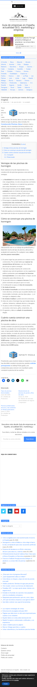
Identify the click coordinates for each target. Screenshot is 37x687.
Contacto (4, 648)
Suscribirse (30, 439)
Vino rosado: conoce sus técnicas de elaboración (18, 586)
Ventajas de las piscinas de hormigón (14, 148)
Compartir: (8, 155)
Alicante (27, 102)
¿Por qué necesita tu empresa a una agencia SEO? (18, 600)
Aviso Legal (4, 653)
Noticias (18, 47)
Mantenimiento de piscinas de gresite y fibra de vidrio (26, 393)
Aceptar (6, 684)
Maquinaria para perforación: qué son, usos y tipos (18, 597)
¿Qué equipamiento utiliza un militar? (14, 576)
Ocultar (23, 144)
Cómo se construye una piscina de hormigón (16, 150)
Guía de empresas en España (10, 670)
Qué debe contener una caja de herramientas (16, 602)
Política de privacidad (7, 655)
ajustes (16, 680)
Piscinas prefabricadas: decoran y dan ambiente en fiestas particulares (8, 407)
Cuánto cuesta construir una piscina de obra (16, 152)
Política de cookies (7, 657)
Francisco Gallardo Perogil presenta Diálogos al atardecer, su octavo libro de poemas (25, 41)
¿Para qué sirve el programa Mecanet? (15, 574)
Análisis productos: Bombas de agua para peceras (18, 583)
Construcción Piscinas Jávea (11, 124)
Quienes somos (6, 650)
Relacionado (9, 157)
